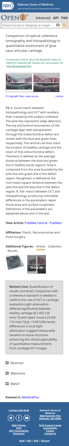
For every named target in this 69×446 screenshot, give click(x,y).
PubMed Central (36, 223)
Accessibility (50, 428)
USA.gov (45, 440)
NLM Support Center (50, 425)
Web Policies (19, 425)
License (59, 96)
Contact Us (50, 433)
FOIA (19, 428)
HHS (36, 440)
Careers (50, 430)
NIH (29, 440)
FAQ (64, 17)
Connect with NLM (19, 410)
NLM (21, 440)
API (56, 17)
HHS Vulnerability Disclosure (19, 432)
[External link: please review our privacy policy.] (11, 417)
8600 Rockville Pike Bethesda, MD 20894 (50, 417)
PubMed (55, 223)
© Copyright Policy (15, 96)
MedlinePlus (30, 397)
